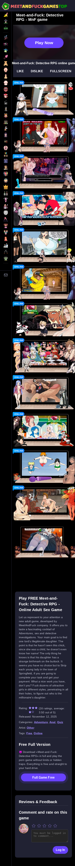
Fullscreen (60, 71)
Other (30, 727)
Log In (60, 849)
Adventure (41, 722)
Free (29, 733)
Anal (52, 722)
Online (38, 733)
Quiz (60, 722)
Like (20, 71)
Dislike (37, 71)
